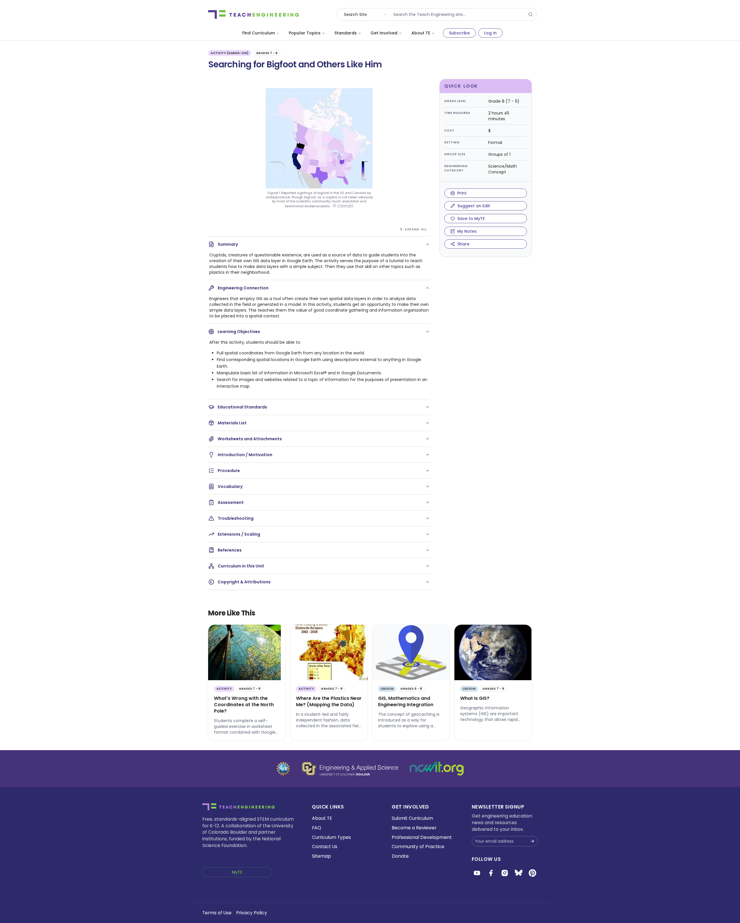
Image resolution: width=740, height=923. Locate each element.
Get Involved (384, 33)
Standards (345, 33)
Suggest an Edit (473, 206)
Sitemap (321, 856)
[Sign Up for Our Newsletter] (532, 841)
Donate (400, 856)
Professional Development (422, 837)
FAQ (316, 828)
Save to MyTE (471, 218)
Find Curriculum (258, 33)
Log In (490, 33)
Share (463, 244)
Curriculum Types (331, 837)
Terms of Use (217, 913)
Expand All (416, 229)
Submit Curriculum (412, 818)
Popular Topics (305, 33)
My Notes (467, 231)
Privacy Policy (251, 913)
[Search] (530, 14)
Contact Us (324, 847)
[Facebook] (491, 873)
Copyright (345, 206)
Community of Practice (418, 847)
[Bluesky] (518, 873)
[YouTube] (477, 873)
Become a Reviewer (414, 828)
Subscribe (459, 33)
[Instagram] (505, 873)
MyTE (237, 872)
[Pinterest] (532, 873)
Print (462, 193)
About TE (420, 33)
